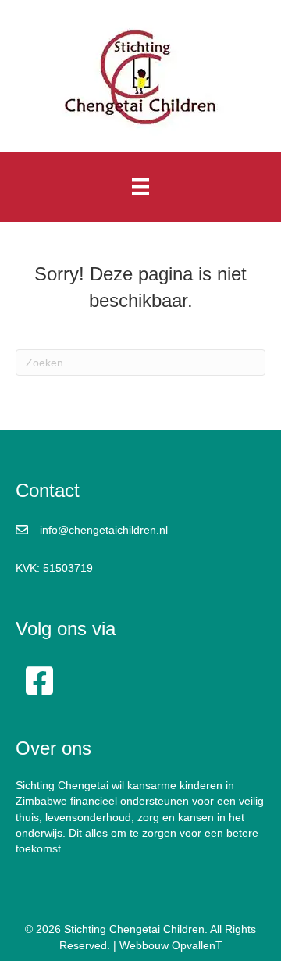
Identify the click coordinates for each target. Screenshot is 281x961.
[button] (39, 680)
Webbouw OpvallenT (170, 945)
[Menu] (140, 186)
